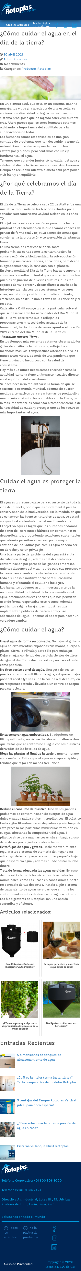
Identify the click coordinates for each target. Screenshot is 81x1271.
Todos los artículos (16, 25)
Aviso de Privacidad (18, 1264)
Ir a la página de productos (41, 25)
